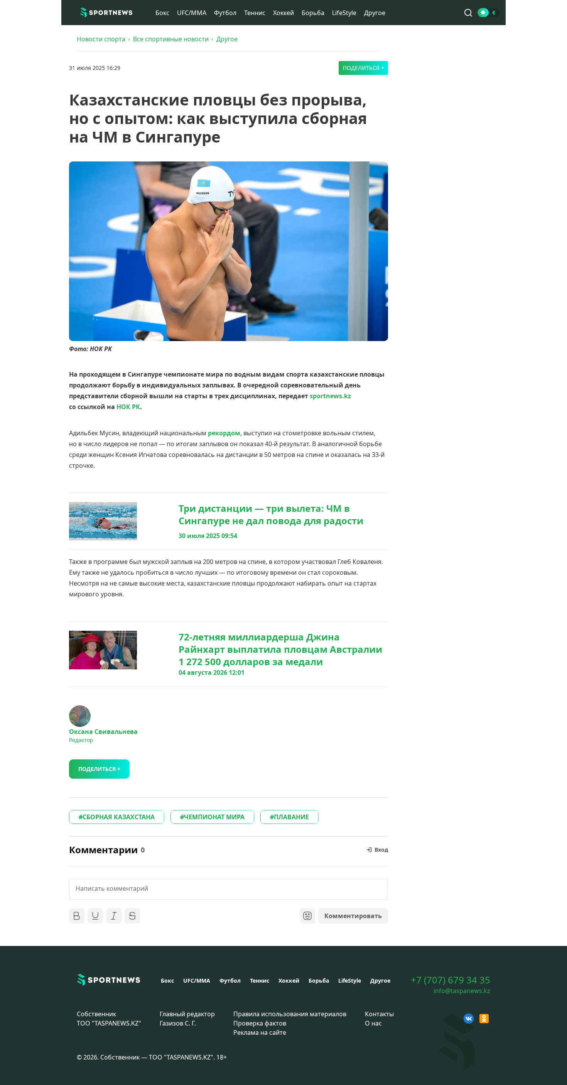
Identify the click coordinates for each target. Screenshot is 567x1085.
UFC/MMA (191, 12)
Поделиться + (363, 67)
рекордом (224, 433)
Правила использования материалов (289, 1014)
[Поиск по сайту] (468, 12)
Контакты (379, 1014)
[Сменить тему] (489, 12)
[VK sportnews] (468, 1018)
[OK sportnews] (484, 1018)
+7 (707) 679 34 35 (450, 980)
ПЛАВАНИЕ (291, 817)
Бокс (162, 12)
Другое (374, 12)
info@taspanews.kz (462, 991)
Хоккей (283, 12)
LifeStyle (344, 12)
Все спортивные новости (171, 39)
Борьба (313, 12)
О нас (373, 1023)
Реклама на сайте (259, 1032)
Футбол (225, 12)
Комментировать (353, 916)
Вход (381, 849)
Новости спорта (101, 39)
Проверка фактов (259, 1023)
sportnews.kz (330, 396)
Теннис (254, 12)
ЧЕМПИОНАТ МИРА (214, 817)
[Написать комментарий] (228, 889)
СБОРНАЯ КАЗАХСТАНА (119, 817)
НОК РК (128, 406)
